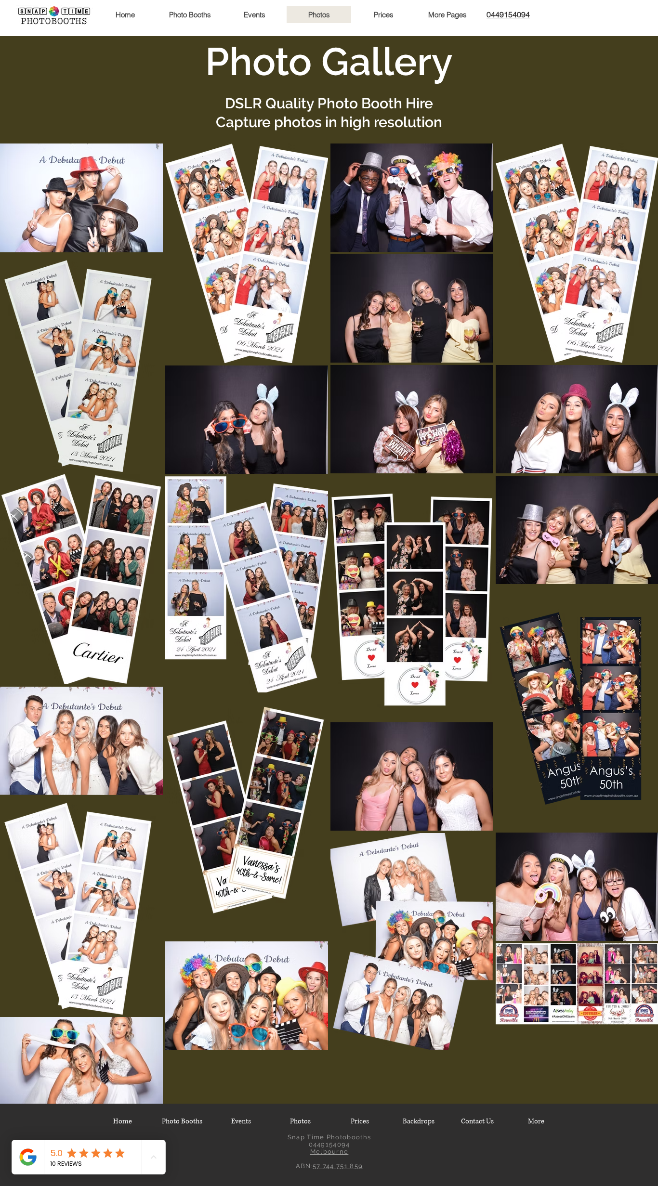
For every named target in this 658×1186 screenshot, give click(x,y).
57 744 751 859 (338, 1166)
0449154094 (508, 14)
